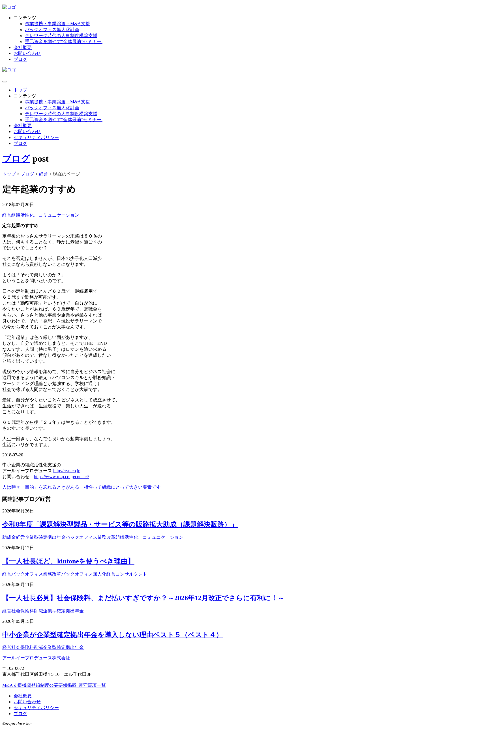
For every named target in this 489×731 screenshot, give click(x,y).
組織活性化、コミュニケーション (45, 215)
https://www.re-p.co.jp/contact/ (61, 476)
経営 (6, 215)
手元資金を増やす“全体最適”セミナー (63, 41)
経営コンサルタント (126, 574)
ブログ (20, 59)
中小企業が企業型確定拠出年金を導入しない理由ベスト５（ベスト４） (112, 634)
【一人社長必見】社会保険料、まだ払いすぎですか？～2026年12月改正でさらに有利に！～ (143, 598)
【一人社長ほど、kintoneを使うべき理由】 (68, 561)
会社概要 (23, 47)
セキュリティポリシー (36, 137)
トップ (20, 89)
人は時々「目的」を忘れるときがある (40, 487)
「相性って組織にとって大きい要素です (120, 487)
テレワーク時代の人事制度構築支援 (61, 35)
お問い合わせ (27, 53)
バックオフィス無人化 (83, 574)
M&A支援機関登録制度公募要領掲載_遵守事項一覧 (54, 685)
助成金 (9, 537)
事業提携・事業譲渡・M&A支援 (57, 23)
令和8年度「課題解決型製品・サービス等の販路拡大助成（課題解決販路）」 (120, 524)
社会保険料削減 (27, 610)
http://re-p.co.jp (66, 470)
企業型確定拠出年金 (45, 537)
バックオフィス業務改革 (90, 537)
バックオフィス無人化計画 (52, 29)
